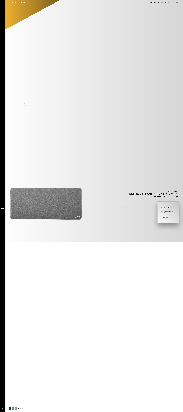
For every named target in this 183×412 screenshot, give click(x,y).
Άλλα (18, 2)
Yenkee (9, 2)
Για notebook (14, 2)
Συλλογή (167, 2)
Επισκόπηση (153, 2)
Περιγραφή (160, 2)
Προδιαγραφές (174, 2)
